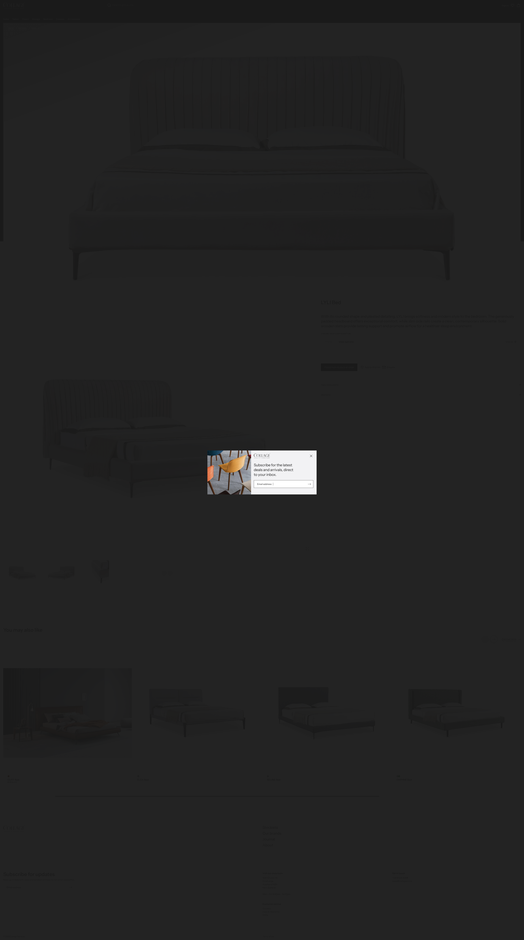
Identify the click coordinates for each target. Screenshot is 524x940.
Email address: (264, 484)
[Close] (311, 456)
